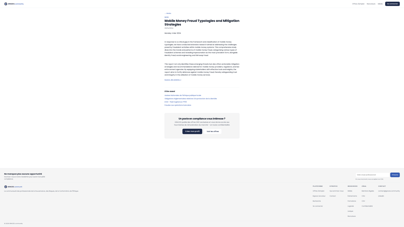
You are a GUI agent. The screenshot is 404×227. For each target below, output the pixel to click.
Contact (333, 196)
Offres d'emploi (358, 4)
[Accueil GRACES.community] (13, 3)
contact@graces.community (389, 191)
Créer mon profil (192, 131)
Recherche (317, 201)
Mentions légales (368, 191)
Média (380, 4)
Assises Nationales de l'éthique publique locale (183, 95)
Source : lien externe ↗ (173, 80)
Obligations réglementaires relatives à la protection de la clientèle (191, 99)
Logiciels (351, 206)
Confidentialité (367, 206)
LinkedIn (381, 196)
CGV (363, 201)
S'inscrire (395, 175)
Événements (352, 196)
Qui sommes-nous (337, 191)
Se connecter (392, 4)
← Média (168, 13)
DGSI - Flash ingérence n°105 (176, 102)
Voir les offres (213, 131)
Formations (352, 201)
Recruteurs (371, 4)
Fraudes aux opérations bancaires (178, 105)
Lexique (350, 211)
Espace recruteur (319, 196)
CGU (363, 196)
